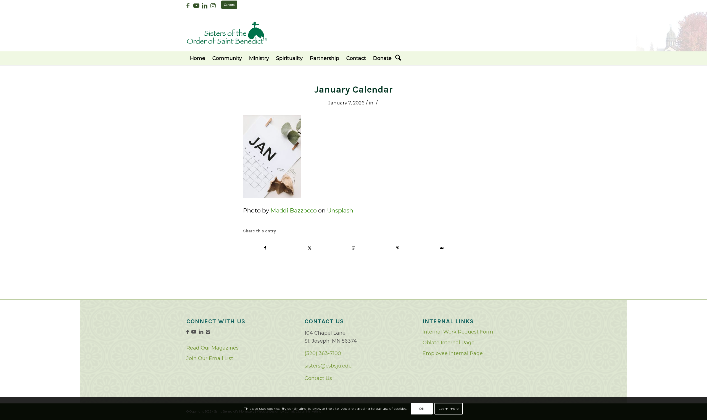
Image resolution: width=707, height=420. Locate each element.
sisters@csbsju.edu (328, 366)
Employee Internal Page (453, 353)
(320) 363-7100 (323, 353)
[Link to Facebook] (188, 5)
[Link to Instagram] (213, 5)
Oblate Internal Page (448, 343)
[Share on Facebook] (265, 248)
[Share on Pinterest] (398, 248)
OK (421, 408)
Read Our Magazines (212, 348)
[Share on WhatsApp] (354, 248)
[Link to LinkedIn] (205, 5)
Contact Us (318, 378)
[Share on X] (310, 248)
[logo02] (227, 32)
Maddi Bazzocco (293, 210)
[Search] (398, 58)
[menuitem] (197, 58)
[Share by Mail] (442, 248)
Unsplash (340, 210)
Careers (229, 5)
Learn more (449, 408)
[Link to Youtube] (196, 5)
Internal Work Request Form (458, 332)
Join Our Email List (209, 358)
